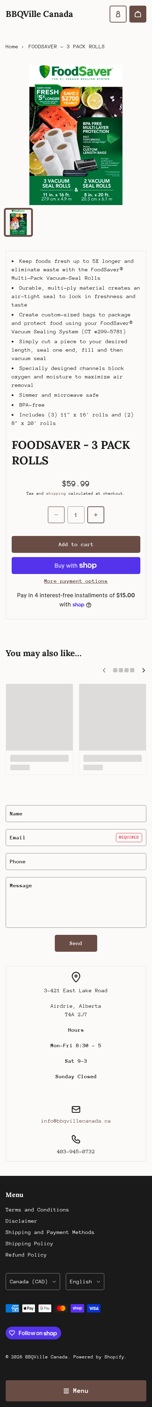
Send (76, 943)
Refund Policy (26, 1255)
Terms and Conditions (37, 1209)
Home (12, 46)
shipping (56, 493)
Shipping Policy (29, 1243)
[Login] (118, 14)
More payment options (76, 581)
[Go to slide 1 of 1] (18, 222)
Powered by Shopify (99, 1356)
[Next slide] (143, 670)
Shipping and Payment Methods (50, 1232)
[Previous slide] (103, 670)
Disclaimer (21, 1221)
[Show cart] (137, 14)
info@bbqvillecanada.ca (76, 1121)
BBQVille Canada (46, 1356)
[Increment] (95, 514)
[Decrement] (56, 514)
